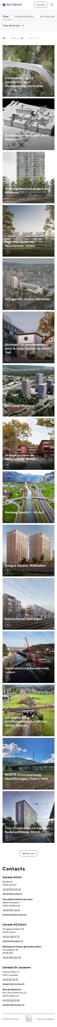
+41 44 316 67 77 (11, 936)
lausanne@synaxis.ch (14, 983)
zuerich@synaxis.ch (13, 940)
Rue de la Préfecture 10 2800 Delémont (14, 994)
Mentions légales (45, 1019)
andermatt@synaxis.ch (15, 914)
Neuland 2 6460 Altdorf (9, 883)
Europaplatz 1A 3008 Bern (10, 951)
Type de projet (11, 25)
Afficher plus (28, 853)
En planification (24, 16)
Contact (41, 4)
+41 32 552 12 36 (11, 1000)
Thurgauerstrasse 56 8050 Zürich (13, 931)
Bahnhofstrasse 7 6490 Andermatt (12, 904)
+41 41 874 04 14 (11, 910)
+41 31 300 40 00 (12, 957)
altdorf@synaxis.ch (12, 893)
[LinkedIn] (29, 1019)
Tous (5, 16)
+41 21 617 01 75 (10, 979)
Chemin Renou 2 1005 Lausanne (11, 973)
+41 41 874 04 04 (12, 889)
